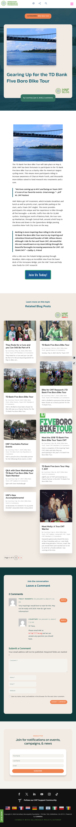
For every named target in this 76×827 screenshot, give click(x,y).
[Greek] (41, 808)
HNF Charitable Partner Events (17, 445)
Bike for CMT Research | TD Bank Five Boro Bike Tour (55, 391)
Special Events (50, 350)
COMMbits (39, 816)
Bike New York (43, 16)
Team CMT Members (16, 353)
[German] (34, 808)
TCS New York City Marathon (19, 452)
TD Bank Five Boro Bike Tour (19, 396)
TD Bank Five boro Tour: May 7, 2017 (55, 467)
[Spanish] (14, 808)
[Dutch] (28, 808)
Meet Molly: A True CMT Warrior (53, 528)
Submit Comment (58, 702)
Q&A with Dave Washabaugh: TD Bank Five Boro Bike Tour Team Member (20, 473)
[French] (21, 808)
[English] (7, 808)
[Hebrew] (48, 808)
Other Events (14, 402)
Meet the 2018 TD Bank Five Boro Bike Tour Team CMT (55, 439)
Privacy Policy (43, 820)
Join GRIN (2, 815)
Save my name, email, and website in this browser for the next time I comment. (38, 696)
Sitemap (57, 820)
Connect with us (24, 820)
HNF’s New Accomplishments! (15, 496)
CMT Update (14, 481)
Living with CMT (60, 534)
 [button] (71, 4)
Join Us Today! (38, 275)
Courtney (29, 98)
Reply (63, 600)
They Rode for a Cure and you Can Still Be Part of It (18, 346)
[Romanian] (68, 808)
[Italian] (54, 808)
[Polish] (61, 808)
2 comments (48, 98)
